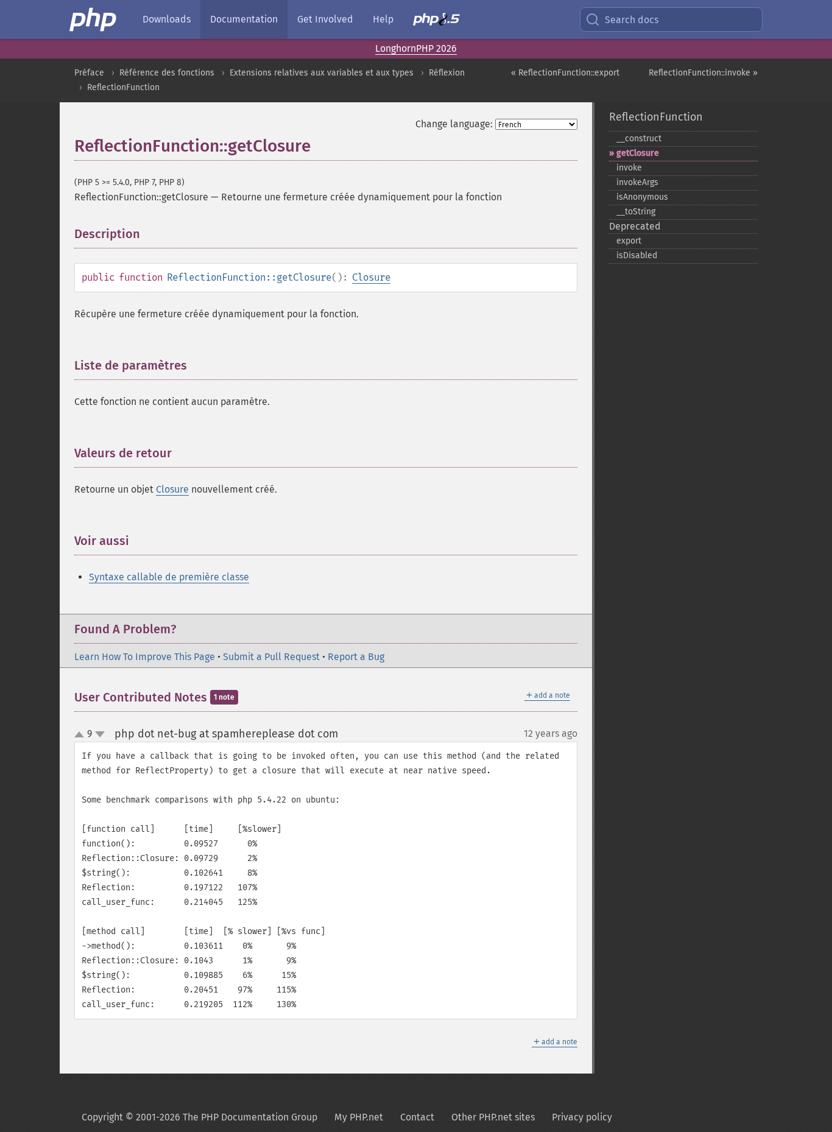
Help (383, 19)
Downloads (167, 19)
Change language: (454, 124)
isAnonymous (642, 197)
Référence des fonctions (166, 73)
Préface (89, 73)
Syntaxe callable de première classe (169, 577)
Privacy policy (582, 1117)
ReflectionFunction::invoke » (703, 73)
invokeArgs (637, 182)
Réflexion (447, 73)
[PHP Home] (93, 19)
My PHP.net (358, 1117)
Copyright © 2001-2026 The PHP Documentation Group (199, 1117)
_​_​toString (635, 211)
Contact (417, 1117)
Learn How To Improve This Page (144, 657)
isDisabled (636, 255)
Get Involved (325, 19)
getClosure (637, 153)
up (81, 735)
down (100, 734)
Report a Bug (356, 657)
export (628, 241)
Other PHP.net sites (493, 1117)
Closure (371, 277)
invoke (629, 168)
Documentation (244, 19)
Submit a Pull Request (271, 657)
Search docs (631, 20)
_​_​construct (638, 138)
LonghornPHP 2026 (416, 48)
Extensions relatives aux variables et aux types (322, 73)
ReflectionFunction (123, 87)
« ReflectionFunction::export (565, 73)
